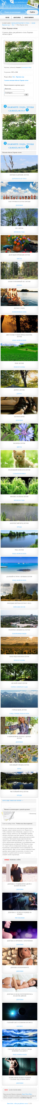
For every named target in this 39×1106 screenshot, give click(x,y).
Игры (19, 769)
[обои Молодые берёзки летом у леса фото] (19, 592)
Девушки (19, 205)
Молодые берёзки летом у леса (19, 603)
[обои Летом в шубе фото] (19, 405)
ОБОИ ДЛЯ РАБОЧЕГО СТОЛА (20, 23)
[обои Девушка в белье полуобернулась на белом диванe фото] (19, 983)
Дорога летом (19, 390)
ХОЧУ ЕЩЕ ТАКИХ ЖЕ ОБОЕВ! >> (12, 800)
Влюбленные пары (19, 312)
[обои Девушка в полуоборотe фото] (19, 956)
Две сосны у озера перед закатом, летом (19, 335)
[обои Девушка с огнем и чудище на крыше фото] (19, 901)
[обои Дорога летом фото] (19, 379)
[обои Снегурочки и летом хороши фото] (19, 190)
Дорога (19, 285)
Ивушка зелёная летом (19, 496)
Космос (20, 1026)
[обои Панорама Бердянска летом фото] (19, 619)
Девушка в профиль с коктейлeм (20, 941)
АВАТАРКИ (16, 17)
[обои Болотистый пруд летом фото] (19, 512)
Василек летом (19, 443)
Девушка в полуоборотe (20, 967)
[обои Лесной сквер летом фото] (19, 672)
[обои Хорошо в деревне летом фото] (19, 164)
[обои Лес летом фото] (19, 217)
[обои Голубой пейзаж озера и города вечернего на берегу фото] (19, 1038)
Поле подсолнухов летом (19, 656)
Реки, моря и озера (19, 340)
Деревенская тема (19, 178)
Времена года (20, 77)
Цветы (19, 258)
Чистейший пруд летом (19, 791)
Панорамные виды (19, 633)
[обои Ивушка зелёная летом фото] (19, 485)
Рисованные (20, 918)
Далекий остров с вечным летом (19, 576)
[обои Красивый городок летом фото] (19, 754)
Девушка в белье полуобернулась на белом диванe (20, 995)
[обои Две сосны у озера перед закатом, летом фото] (19, 324)
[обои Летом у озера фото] (19, 297)
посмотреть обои (26, 67)
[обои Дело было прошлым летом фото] (19, 244)
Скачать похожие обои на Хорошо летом (16, 80)
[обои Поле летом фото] (19, 352)
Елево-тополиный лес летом (19, 281)
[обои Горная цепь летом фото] (19, 699)
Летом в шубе (19, 416)
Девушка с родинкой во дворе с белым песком (19, 885)
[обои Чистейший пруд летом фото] (19, 780)
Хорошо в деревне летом (19, 175)
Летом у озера (19, 308)
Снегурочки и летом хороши (19, 201)
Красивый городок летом (19, 765)
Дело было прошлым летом (19, 255)
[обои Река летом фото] (19, 539)
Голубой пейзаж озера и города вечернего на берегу (20, 1050)
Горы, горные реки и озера (19, 713)
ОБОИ (7, 17)
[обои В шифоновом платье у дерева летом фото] (19, 725)
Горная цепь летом (19, 710)
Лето (13, 25)
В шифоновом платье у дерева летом (19, 737)
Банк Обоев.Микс (27, 1094)
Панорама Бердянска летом (19, 630)
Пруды (19, 527)
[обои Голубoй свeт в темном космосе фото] (19, 1011)
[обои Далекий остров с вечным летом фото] (19, 565)
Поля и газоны (19, 367)
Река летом (19, 550)
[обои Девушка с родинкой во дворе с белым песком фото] (19, 873)
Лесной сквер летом (19, 683)
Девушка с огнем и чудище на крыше (20, 913)
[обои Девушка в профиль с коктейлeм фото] (19, 930)
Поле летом (19, 363)
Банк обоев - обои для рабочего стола (17, 1103)
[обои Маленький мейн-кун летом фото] (19, 459)
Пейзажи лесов (19, 607)
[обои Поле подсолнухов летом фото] (19, 645)
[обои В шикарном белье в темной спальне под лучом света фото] (19, 1066)
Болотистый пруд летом (19, 523)
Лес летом (19, 228)
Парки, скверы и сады (19, 687)
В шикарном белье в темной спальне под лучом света (20, 1078)
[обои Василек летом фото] (19, 432)
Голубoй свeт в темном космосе (20, 1022)
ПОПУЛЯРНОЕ (29, 17)
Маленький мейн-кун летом (19, 470)
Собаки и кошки (19, 474)
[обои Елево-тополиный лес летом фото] (19, 270)
